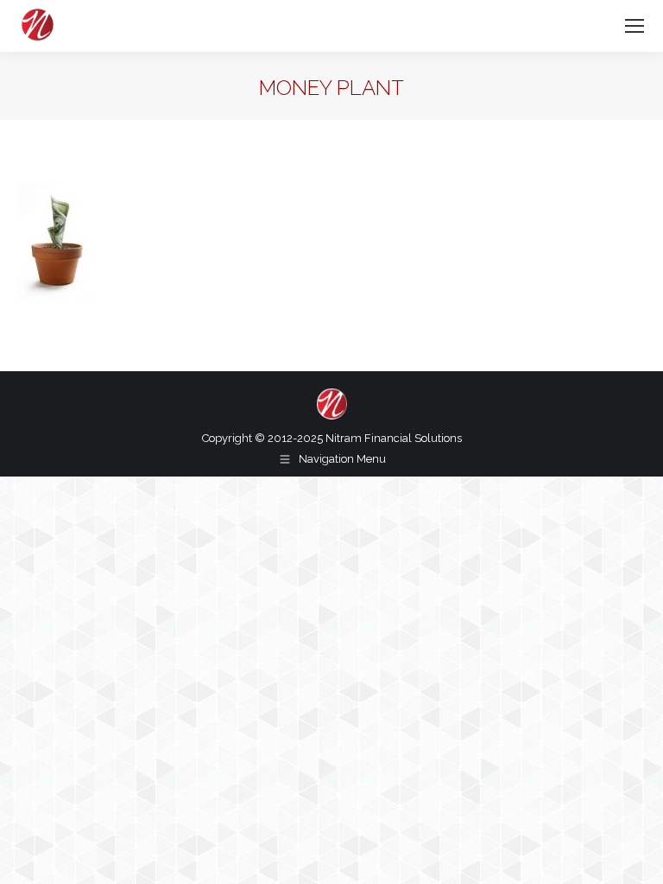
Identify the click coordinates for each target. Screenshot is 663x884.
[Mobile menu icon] (634, 26)
